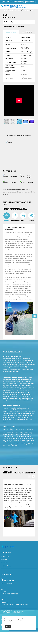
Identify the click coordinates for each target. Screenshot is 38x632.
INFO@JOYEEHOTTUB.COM (10, 594)
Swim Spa (4, 563)
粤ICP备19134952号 (6, 610)
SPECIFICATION (27, 32)
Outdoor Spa (12, 10)
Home (5, 10)
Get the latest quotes (34, 316)
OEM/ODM (6, 2)
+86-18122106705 (7, 583)
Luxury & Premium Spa (25, 10)
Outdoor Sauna (6, 566)
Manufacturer (17, 2)
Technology (30, 2)
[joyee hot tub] (7, 548)
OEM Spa (4, 559)
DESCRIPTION (11, 32)
